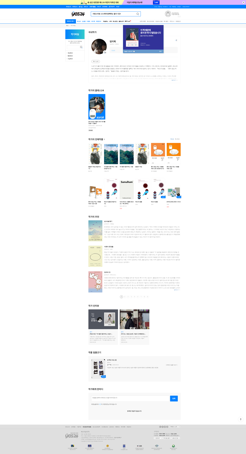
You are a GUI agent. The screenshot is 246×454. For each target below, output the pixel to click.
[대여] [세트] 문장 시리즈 (174, 201)
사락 (110, 21)
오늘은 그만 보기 (128, 51)
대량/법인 (178, 21)
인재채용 (73, 427)
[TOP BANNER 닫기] (243, 2)
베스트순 (177, 139)
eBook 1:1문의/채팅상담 (172, 435)
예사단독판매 (150, 21)
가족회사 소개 (175, 427)
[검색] (138, 14)
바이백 (93, 21)
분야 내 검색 (81, 47)
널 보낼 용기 (108, 221)
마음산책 (106, 171)
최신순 (172, 139)
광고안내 (111, 427)
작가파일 (73, 25)
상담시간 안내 (176, 438)
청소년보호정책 (96, 427)
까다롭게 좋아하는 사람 (126, 166)
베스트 (79, 21)
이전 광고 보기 (178, 17)
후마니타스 (113, 275)
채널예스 (105, 21)
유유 (105, 206)
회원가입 (160, 6)
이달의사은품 (158, 21)
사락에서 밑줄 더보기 (171, 365)
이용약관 (79, 427)
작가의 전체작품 (95, 139)
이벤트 (88, 21)
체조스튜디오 (123, 206)
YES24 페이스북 (163, 427)
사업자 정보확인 (117, 437)
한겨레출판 (154, 171)
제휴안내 (117, 427)
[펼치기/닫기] (67, 53)
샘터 (111, 249)
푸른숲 (112, 224)
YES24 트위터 (165, 427)
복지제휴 (123, 427)
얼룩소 (109, 362)
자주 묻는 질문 (167, 438)
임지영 (106, 275)
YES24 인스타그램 (167, 427)
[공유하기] (176, 40)
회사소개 (67, 427)
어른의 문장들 (108, 246)
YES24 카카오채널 (160, 427)
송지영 (106, 224)
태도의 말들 (138, 201)
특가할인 (166, 21)
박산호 (106, 249)
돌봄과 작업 (138, 166)
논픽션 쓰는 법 (112, 360)
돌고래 (90, 171)
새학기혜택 (143, 21)
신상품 (84, 21)
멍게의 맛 (107, 272)
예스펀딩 (115, 21)
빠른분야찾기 (70, 21)
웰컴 (67, 25)
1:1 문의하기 (158, 438)
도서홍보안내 (105, 427)
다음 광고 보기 (180, 17)
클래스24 (121, 21)
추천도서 (172, 21)
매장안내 (98, 21)
